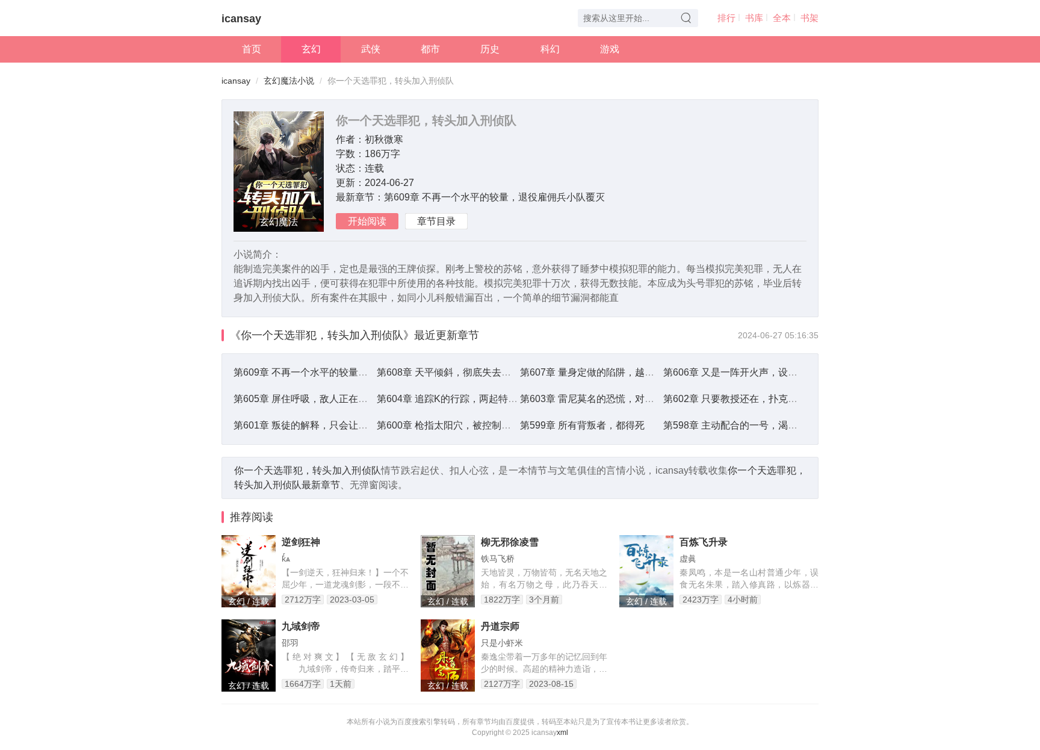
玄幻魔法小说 (289, 80)
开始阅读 (367, 221)
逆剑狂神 (301, 542)
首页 (251, 49)
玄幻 (311, 49)
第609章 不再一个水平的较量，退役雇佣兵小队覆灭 (494, 197)
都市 (430, 49)
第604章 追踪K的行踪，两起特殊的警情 (461, 399)
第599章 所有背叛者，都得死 (582, 425)
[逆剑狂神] (248, 571)
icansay (241, 19)
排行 (726, 18)
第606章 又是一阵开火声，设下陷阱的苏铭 (754, 372)
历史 (490, 49)
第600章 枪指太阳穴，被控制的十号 (453, 425)
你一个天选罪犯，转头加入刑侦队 (307, 470)
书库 (754, 18)
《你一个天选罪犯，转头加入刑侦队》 (322, 335)
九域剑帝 (301, 626)
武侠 (370, 49)
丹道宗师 (500, 626)
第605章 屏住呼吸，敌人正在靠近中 (310, 399)
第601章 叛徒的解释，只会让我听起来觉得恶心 (334, 425)
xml (562, 732)
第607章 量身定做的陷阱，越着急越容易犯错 (616, 372)
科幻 (550, 49)
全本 (782, 18)
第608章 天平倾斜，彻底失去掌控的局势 (463, 372)
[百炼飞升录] (646, 571)
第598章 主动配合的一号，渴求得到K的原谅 (757, 425)
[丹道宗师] (448, 655)
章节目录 (436, 221)
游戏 (609, 49)
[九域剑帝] (248, 655)
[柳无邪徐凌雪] (448, 571)
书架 (809, 18)
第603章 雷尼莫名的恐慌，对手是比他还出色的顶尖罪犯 (640, 399)
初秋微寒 (384, 139)
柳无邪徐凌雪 (510, 542)
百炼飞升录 (703, 542)
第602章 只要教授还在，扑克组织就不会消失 (759, 399)
